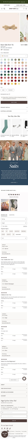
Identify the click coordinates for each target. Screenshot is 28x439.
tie (13, 234)
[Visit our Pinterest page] (5, 428)
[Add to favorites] (18, 14)
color (11, 231)
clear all (25, 226)
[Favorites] (23, 8)
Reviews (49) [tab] (4, 214)
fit (6, 231)
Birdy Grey (7, 5)
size (3, 231)
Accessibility (24, 431)
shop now (5, 1)
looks (3, 234)
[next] (27, 128)
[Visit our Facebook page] (2, 428)
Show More (13, 379)
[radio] (1, 59)
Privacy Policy (18, 431)
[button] (5, 205)
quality (8, 234)
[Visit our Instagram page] (7, 428)
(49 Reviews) (6, 49)
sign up (14, 420)
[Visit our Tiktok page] (10, 428)
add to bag (14, 102)
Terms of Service (11, 431)
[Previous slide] (1, 1)
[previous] (1, 128)
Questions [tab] (11, 214)
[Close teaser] (8, 431)
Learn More (13, 182)
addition (17, 231)
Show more (18, 234)
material (23, 231)
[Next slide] (26, 1)
